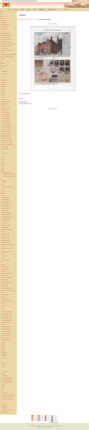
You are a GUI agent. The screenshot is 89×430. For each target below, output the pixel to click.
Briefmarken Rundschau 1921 (9, 176)
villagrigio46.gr (4, 408)
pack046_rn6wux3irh (5, 331)
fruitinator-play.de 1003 (6, 251)
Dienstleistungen (51, 9)
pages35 (3, 350)
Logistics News (4, 286)
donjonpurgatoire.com (6, 242)
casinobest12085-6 (5, 199)
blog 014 (3, 157)
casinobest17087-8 (5, 201)
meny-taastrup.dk (5, 294)
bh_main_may (4, 153)
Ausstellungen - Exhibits (5, 37)
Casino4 (3, 195)
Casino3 (3, 193)
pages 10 (3, 344)
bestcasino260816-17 (5, 123)
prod (2, 358)
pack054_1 (3, 341)
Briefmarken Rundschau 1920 (9, 174)
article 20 (3, 95)
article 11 (3, 93)
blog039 (3, 163)
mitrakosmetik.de (5, 299)
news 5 (2, 309)
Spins (2, 390)
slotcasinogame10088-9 (6, 378)
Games (2, 254)
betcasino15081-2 (5, 146)
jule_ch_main (4, 271)
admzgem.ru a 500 (5, 80)
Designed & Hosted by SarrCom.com (44, 427)
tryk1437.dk (3, 403)
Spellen (3, 384)
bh (1, 151)
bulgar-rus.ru (4, 180)
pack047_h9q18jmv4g (5, 333)
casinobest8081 (4, 210)
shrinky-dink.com (4, 375)
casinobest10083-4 (5, 197)
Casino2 (3, 191)
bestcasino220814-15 (5, 121)
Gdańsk (2, 58)
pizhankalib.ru (4, 354)
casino (2, 184)
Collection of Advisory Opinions (7, 56)
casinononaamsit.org (5, 212)
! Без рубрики (4, 73)
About (1, 14)
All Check (3, 86)
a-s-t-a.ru (3, 78)
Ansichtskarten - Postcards (6, 41)
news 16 (3, 305)
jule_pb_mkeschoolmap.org (7, 273)
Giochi (2, 258)
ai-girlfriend (3, 82)
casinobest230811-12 (5, 206)
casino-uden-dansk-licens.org (7, 186)
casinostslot (4, 223)
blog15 (2, 166)
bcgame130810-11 (5, 112)
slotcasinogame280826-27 (6, 382)
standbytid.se (4, 393)
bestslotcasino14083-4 (6, 129)
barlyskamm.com (4, 110)
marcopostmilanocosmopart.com (8, 290)
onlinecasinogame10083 (6, 314)
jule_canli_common (5, 269)
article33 (3, 97)
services (3, 373)
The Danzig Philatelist (5, 33)
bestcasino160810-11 (5, 118)
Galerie (22, 9)
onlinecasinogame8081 (6, 322)
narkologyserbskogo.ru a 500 (7, 301)
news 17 (3, 307)
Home (9, 9)
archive (2, 88)
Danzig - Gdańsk (4, 48)
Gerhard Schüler (4, 28)
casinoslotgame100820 (6, 214)
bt (1, 178)
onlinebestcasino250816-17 (7, 311)
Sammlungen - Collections (6, 39)
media (2, 292)
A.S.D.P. (2, 31)
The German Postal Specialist (7, 35)
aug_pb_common (5, 103)
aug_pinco (3, 106)
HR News (3, 264)
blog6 (2, 170)
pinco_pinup (3, 352)
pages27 (3, 348)
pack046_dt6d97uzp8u (6, 329)
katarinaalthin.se (4, 284)
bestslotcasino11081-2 (6, 127)
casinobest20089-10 (5, 203)
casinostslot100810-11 (6, 225)
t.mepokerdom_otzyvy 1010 (7, 399)
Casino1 (3, 188)
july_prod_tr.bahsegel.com (7, 277)
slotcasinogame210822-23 (6, 380)
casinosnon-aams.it (5, 221)
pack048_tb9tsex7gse (6, 337)
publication (3, 363)
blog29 (2, 168)
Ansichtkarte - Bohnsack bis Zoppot (8, 43)
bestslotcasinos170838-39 (6, 142)
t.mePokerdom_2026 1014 (6, 397)
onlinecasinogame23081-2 (6, 320)
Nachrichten (2, 63)
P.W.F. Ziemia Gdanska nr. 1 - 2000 (30, 19)
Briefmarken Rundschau (6, 172)
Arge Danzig (3, 20)
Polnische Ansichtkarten (6, 46)
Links (34, 9)
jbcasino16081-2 (4, 266)
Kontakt (28, 9)
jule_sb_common (4, 275)
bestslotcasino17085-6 (6, 131)
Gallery (20, 19)
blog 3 (2, 161)
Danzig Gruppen (4, 26)
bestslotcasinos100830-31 (6, 140)
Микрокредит (4, 412)
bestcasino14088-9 (5, 116)
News (2, 303)
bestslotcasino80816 (5, 136)
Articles (2, 52)
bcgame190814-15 (5, 114)
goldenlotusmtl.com (5, 260)
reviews (3, 367)
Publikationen (42, 9)
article (2, 91)
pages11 (3, 346)
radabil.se (3, 365)
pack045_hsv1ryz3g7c (6, 326)
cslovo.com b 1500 (5, 238)
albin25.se (3, 84)
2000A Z (4, 356)
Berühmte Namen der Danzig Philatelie (9, 54)
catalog (3, 231)
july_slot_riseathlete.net (6, 281)
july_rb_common (4, 279)
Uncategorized (4, 405)
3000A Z (4, 182)
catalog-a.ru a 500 (5, 233)
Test (2, 401)
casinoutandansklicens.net (6, 229)
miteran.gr (3, 296)
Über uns (16, 9)
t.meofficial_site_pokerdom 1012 (8, 395)
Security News (4, 371)
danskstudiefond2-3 (5, 240)
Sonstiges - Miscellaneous (6, 50)
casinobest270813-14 (5, 208)
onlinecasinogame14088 (6, 318)
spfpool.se (3, 386)
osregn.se (3, 324)
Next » (55, 23)
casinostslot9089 (4, 227)
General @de (4, 256)
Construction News (5, 236)
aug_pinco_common (5, 108)
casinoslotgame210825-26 (6, 216)
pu (1, 360)
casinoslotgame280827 (6, 218)
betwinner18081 (4, 148)
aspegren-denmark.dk (6, 101)
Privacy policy (48, 425)
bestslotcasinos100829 (6, 138)
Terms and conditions (55, 425)
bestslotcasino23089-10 (6, 133)
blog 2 (2, 159)
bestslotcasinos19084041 (6, 144)
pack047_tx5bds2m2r (5, 335)
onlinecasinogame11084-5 (6, 316)
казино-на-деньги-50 (5, 410)
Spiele (2, 388)
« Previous (51, 23)
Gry (2, 262)
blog (2, 155)
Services (2, 67)
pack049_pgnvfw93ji (5, 339)
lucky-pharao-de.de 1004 (6, 288)
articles (3, 99)
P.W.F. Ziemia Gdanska (5, 24)
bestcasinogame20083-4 (6, 125)
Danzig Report (4, 22)
